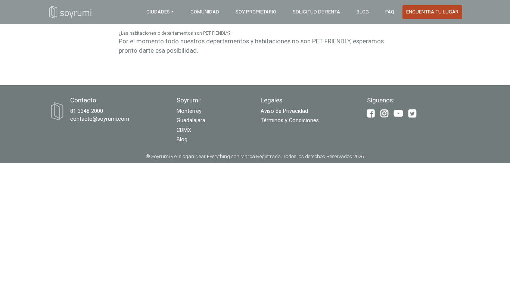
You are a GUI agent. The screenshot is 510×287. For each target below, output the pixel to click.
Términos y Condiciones (290, 120)
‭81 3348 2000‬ (86, 111)
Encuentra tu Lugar (432, 12)
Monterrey (189, 111)
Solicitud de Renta (316, 12)
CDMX (184, 130)
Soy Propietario (256, 12)
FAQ (389, 12)
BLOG (363, 12)
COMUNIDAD (204, 12)
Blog (182, 139)
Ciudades (158, 12)
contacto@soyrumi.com (99, 119)
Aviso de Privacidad (284, 111)
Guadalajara (191, 120)
